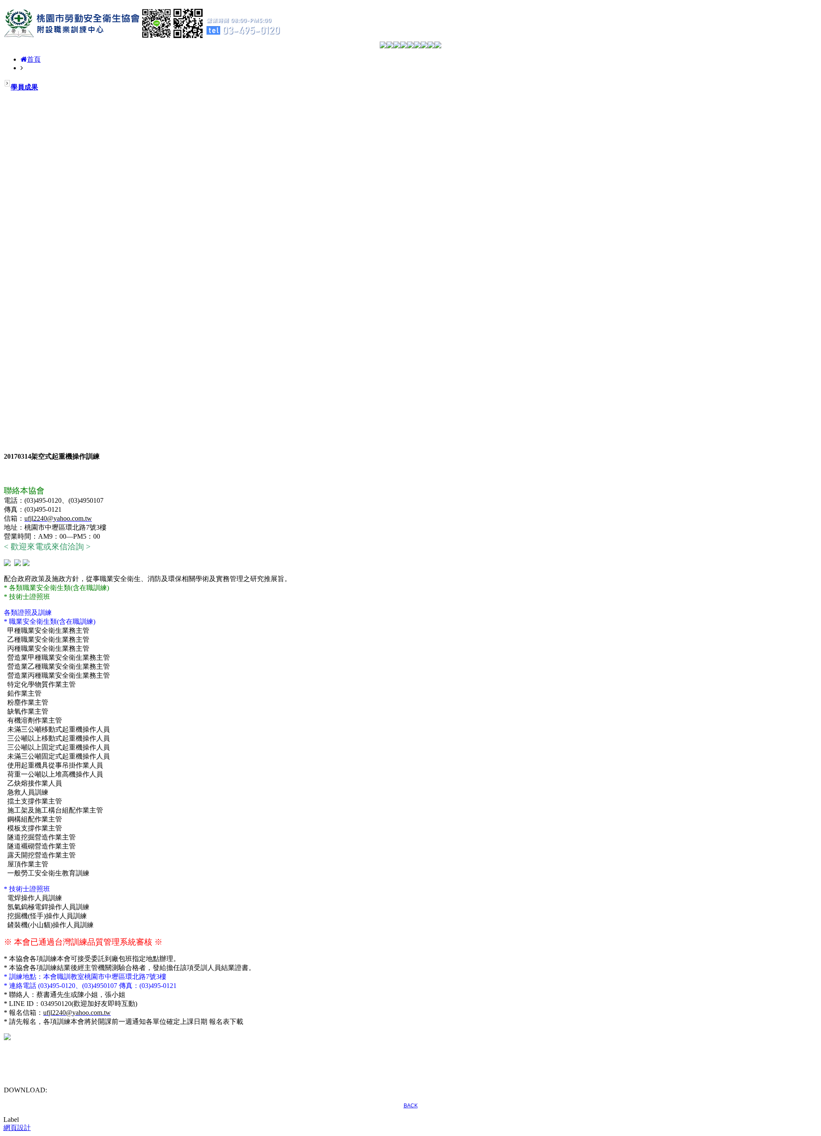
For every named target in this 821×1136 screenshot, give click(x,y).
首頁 (34, 59)
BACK (411, 1106)
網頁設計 (17, 1127)
